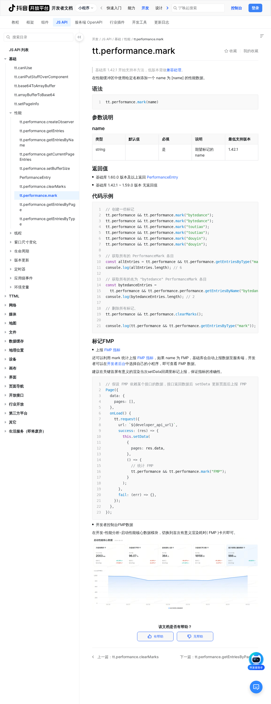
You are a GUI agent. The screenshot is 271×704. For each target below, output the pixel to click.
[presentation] (167, 8)
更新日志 (161, 22)
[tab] (114, 8)
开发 (145, 8)
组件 (45, 22)
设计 (159, 8)
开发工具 (139, 22)
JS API (61, 22)
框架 (30, 22)
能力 (131, 8)
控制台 (236, 8)
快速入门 (114, 8)
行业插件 (117, 22)
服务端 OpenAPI (88, 22)
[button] (5, 58)
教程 (15, 22)
